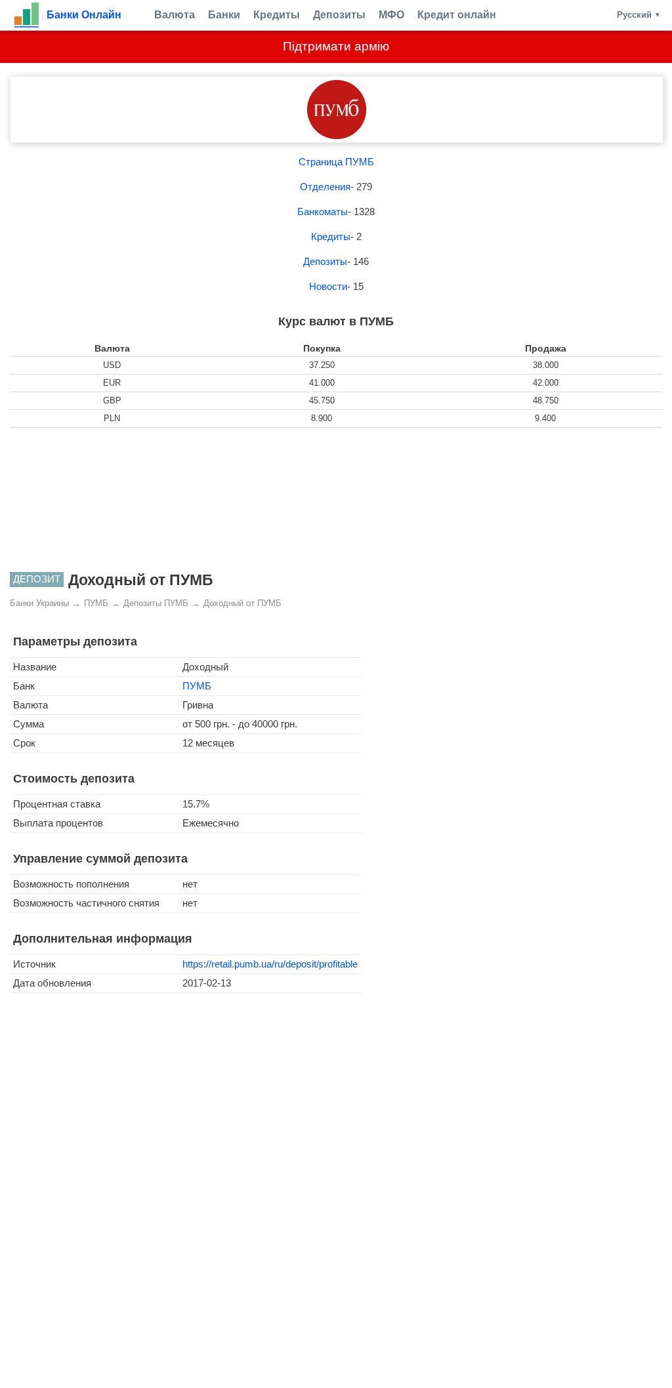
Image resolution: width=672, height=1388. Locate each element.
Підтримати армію (336, 46)
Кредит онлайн (456, 14)
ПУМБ (196, 685)
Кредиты (276, 14)
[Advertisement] (336, 499)
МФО (391, 14)
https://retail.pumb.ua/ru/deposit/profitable (270, 964)
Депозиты (339, 14)
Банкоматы (322, 211)
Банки (224, 14)
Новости (328, 286)
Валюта (174, 14)
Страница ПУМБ (336, 161)
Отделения (325, 186)
